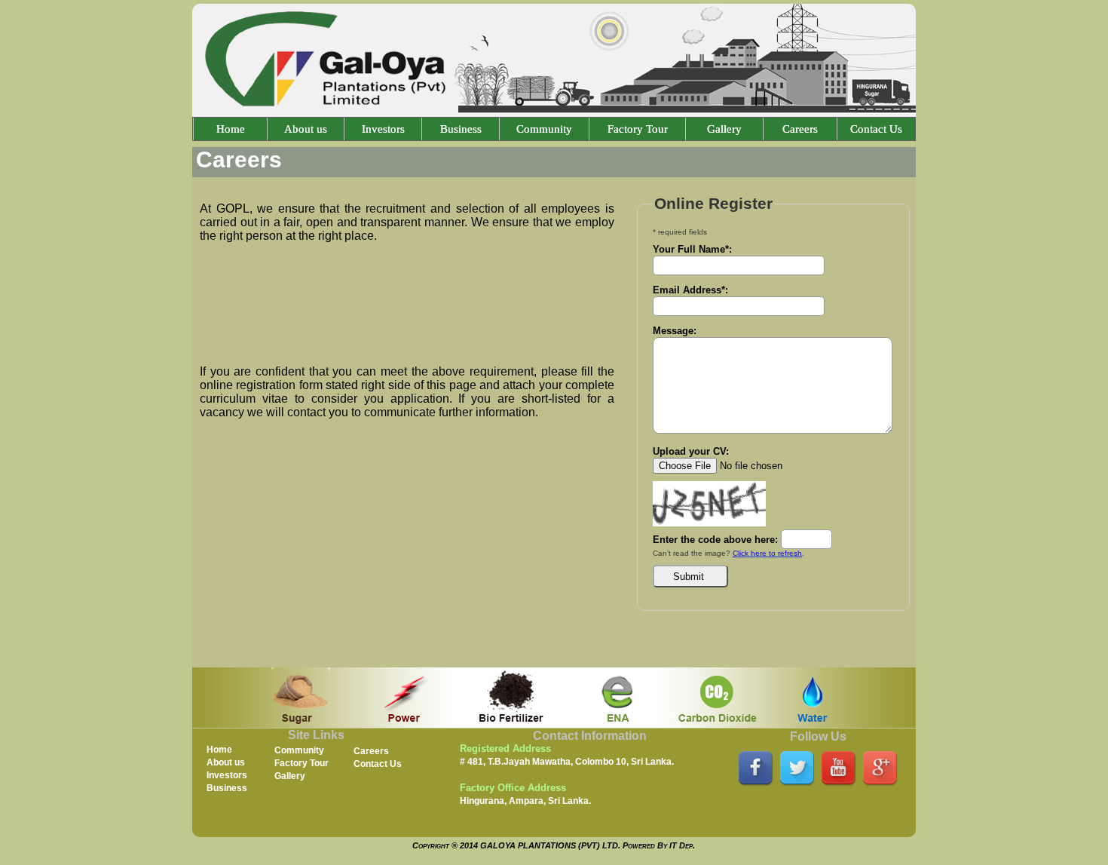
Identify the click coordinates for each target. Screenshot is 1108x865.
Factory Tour (638, 129)
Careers (800, 129)
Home (230, 129)
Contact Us (876, 129)
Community (544, 129)
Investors (383, 129)
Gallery (724, 129)
